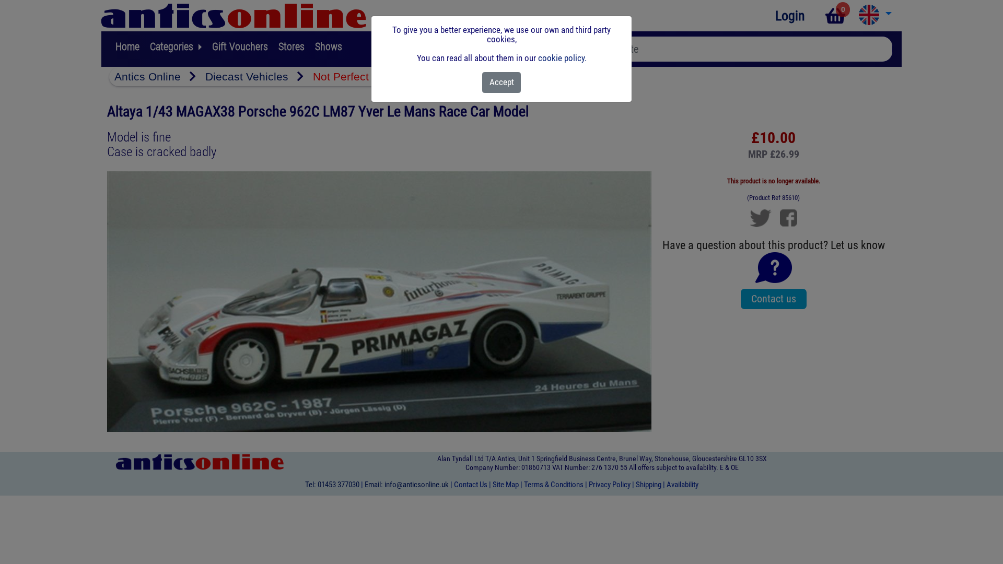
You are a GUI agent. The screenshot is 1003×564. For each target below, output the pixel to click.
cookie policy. (562, 58)
